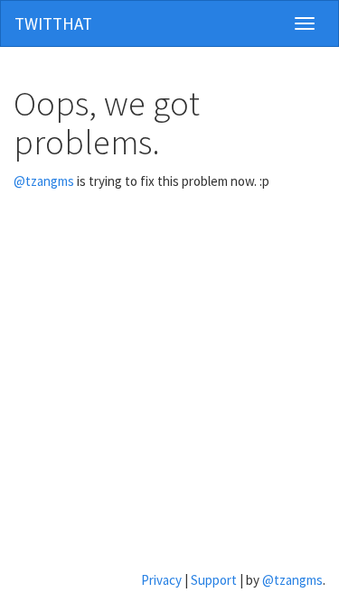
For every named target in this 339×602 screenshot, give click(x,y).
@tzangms (44, 181)
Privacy (161, 579)
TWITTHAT (53, 23)
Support (214, 579)
